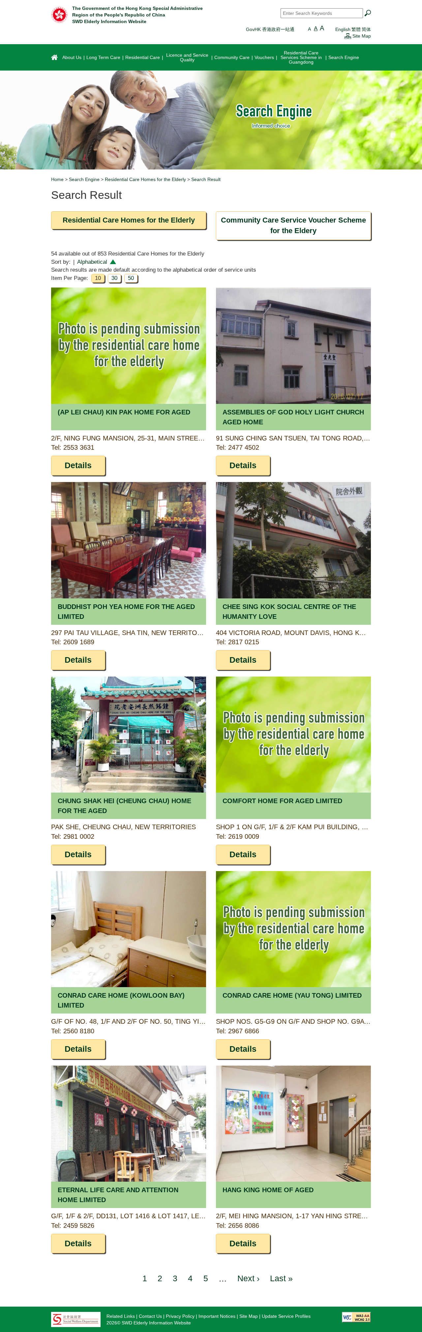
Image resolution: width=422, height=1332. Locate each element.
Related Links (120, 1316)
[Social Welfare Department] (76, 1319)
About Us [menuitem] (71, 57)
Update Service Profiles (286, 1316)
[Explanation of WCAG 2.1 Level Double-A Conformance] (356, 1316)
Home (57, 179)
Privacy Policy (180, 1316)
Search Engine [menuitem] (343, 57)
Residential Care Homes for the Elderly (145, 179)
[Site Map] (348, 36)
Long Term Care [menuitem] (103, 57)
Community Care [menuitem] (232, 57)
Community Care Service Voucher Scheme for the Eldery (293, 225)
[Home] (59, 14)
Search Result (206, 179)
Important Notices (216, 1316)
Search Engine (84, 179)
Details (78, 465)
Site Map (361, 36)
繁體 (356, 29)
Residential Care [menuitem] (142, 57)
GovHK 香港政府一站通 (270, 29)
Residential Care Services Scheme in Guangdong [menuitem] (301, 57)
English (342, 29)
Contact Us (150, 1316)
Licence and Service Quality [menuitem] (187, 57)
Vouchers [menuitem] (264, 57)
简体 (366, 29)
